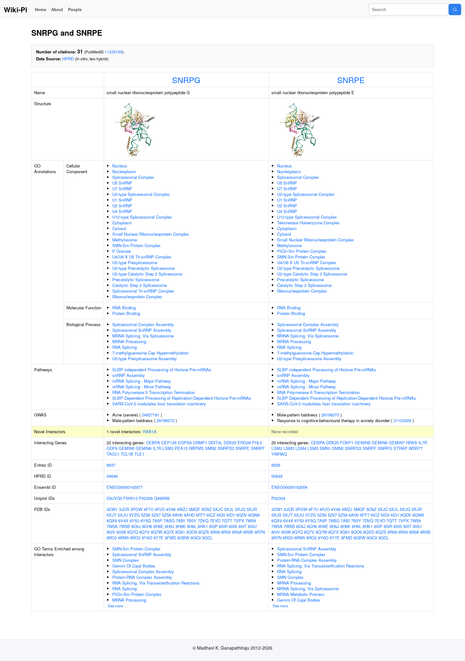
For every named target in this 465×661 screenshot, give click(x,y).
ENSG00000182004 (289, 487)
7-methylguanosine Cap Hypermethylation (150, 353)
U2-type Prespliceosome (134, 262)
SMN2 (210, 448)
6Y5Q (145, 521)
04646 (112, 476)
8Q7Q (132, 532)
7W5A (112, 526)
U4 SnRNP (122, 211)
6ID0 (221, 515)
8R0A (237, 532)
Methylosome (124, 240)
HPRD (68, 59)
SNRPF (258, 448)
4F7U (148, 509)
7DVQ (203, 521)
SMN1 (325, 448)
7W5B (124, 526)
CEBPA (153, 443)
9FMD (170, 538)
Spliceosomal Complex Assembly (143, 324)
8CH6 (147, 526)
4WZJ (182, 509)
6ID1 (230, 515)
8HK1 (203, 526)
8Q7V (144, 532)
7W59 (250, 521)
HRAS (411, 443)
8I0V (111, 532)
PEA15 (181, 448)
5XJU (123, 515)
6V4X (123, 521)
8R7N (260, 532)
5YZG (134, 515)
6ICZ (211, 515)
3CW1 (112, 509)
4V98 (171, 509)
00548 (276, 476)
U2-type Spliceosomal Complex (141, 194)
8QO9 (191, 532)
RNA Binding (124, 308)
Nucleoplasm (124, 171)
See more (115, 605)
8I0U (252, 526)
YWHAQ (279, 454)
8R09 (226, 532)
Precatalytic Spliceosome (135, 279)
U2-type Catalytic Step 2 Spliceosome (147, 274)
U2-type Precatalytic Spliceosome (143, 268)
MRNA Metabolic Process (301, 594)
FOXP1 (346, 443)
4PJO (160, 509)
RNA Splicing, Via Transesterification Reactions (156, 583)
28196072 (165, 420)
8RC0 (112, 538)
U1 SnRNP (122, 200)
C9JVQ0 (114, 498)
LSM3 (168, 448)
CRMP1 (200, 443)
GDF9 (112, 448)
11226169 (113, 51)
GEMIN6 (144, 448)
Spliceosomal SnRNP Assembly (141, 330)
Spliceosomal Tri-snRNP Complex (143, 291)
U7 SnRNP (122, 188)
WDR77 (416, 448)
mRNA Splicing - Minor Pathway (141, 387)
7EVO (215, 521)
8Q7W (156, 532)
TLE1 (139, 454)
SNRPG (186, 79)
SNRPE (351, 79)
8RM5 (123, 538)
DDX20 (230, 443)
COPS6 (185, 443)
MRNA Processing (129, 341)
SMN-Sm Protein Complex (136, 245)
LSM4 (300, 448)
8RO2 (135, 538)
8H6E (158, 526)
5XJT (111, 515)
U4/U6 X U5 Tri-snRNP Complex (141, 257)
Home (40, 9)
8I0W (121, 532)
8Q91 (180, 532)
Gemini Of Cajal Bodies (133, 566)
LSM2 (276, 448)
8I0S (233, 526)
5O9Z (207, 509)
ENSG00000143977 (125, 487)
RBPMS (196, 448)
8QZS (203, 532)
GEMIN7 (397, 443)
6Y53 (134, 521)
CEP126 (169, 443)
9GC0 (195, 538)
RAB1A (150, 431)
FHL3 (257, 443)
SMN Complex (125, 560)
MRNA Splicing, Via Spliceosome (143, 336)
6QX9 (112, 521)
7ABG (169, 521)
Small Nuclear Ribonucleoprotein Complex (150, 234)
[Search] (455, 9)
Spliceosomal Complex (133, 177)
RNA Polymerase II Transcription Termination (153, 392)
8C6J (136, 526)
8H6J (169, 526)
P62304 (278, 498)
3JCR (124, 509)
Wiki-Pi (15, 9)
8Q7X (169, 532)
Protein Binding (126, 313)
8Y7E (158, 538)
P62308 (146, 498)
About (57, 9)
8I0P (213, 526)
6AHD (189, 515)
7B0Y (191, 521)
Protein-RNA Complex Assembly (142, 577)
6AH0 (177, 515)
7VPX (238, 521)
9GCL (207, 538)
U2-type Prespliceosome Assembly (144, 358)
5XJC (218, 509)
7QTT (227, 521)
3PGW (136, 509)
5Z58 (166, 515)
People (75, 9)
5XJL (229, 509)
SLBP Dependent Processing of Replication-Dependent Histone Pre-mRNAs (181, 398)
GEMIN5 (126, 448)
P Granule (121, 251)
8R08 (215, 532)
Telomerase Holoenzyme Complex (308, 223)
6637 (111, 465)
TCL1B (127, 454)
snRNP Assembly (128, 375)
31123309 (402, 420)
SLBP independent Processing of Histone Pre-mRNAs (161, 370)
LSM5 (312, 448)
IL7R (157, 448)
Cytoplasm (122, 223)
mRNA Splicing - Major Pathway (141, 381)
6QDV (241, 515)
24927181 (150, 415)
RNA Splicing (124, 347)
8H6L (191, 526)
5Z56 (145, 515)
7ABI (180, 521)
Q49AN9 (162, 498)
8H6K (181, 526)
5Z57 (156, 515)
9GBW (183, 538)
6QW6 (254, 515)
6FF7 (200, 515)
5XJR (252, 509)
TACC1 (113, 454)
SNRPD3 (226, 448)
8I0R (223, 526)
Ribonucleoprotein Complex (137, 297)
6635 (275, 465)
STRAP (400, 448)
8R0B (248, 532)
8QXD (368, 532)
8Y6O (147, 538)
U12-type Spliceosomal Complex (142, 217)
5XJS (276, 515)
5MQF (194, 509)
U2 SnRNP (122, 206)
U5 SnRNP (122, 183)
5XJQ (240, 509)
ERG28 (244, 443)
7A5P (157, 521)
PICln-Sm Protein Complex (301, 251)
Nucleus (119, 166)
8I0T (243, 526)
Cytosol (119, 228)
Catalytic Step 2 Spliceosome (139, 285)
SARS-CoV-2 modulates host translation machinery (159, 404)
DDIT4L (215, 443)
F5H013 (130, 498)
